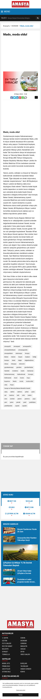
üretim (30, 395)
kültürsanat (7, 378)
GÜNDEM (23, 643)
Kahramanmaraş (9, 374)
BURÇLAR (23, 663)
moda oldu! (29, 381)
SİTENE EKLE (6, 672)
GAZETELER (6, 669)
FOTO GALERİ (6, 643)
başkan (27, 357)
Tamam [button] (20, 695)
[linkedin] (17, 98)
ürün (5, 399)
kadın (22, 371)
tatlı (18, 395)
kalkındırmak (21, 374)
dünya (6, 364)
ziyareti (24, 406)
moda (21, 381)
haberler (6, 371)
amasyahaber (8, 353)
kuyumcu (7, 381)
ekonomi (22, 364)
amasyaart (17, 346)
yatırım (20, 399)
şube (32, 392)
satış (5, 392)
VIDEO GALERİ (25, 654)
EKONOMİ (15, 26)
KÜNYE (22, 672)
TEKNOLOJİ (6, 654)
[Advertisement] (22, 55)
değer (20, 360)
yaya (34, 399)
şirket (26, 392)
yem (5, 402)
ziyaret (17, 406)
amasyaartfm (27, 346)
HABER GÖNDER (25, 669)
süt (5, 395)
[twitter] (14, 98)
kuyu (28, 378)
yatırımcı (27, 399)
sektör (12, 392)
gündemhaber (28, 367)
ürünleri (12, 399)
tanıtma (11, 395)
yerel (24, 402)
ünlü (23, 395)
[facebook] (12, 98)
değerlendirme (29, 360)
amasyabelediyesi (9, 350)
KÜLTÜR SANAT (7, 646)
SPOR (22, 652)
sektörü (19, 392)
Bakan (6, 357)
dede (13, 360)
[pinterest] (20, 98)
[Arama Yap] (38, 18)
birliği (34, 357)
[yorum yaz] (25, 98)
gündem (18, 367)
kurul (15, 378)
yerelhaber (32, 402)
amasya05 (7, 346)
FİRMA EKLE (6, 666)
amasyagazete (22, 350)
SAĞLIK (22, 649)
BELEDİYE (5, 649)
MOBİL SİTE (6, 663)
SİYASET (5, 652)
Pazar (12, 385)
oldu (5, 385)
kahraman (30, 371)
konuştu (30, 374)
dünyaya (13, 364)
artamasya (19, 353)
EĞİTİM (4, 641)
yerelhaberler (8, 406)
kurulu (22, 378)
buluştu (6, 360)
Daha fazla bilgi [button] (20, 690)
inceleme (15, 371)
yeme (11, 402)
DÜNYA (22, 638)
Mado (15, 381)
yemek (18, 402)
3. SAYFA (5, 638)
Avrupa (27, 353)
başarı (20, 357)
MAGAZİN (23, 646)
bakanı (13, 357)
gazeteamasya (8, 367)
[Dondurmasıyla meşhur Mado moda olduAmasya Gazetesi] (20, 4)
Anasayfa (6, 26)
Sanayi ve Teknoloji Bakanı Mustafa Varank (17, 388)
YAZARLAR (24, 666)
